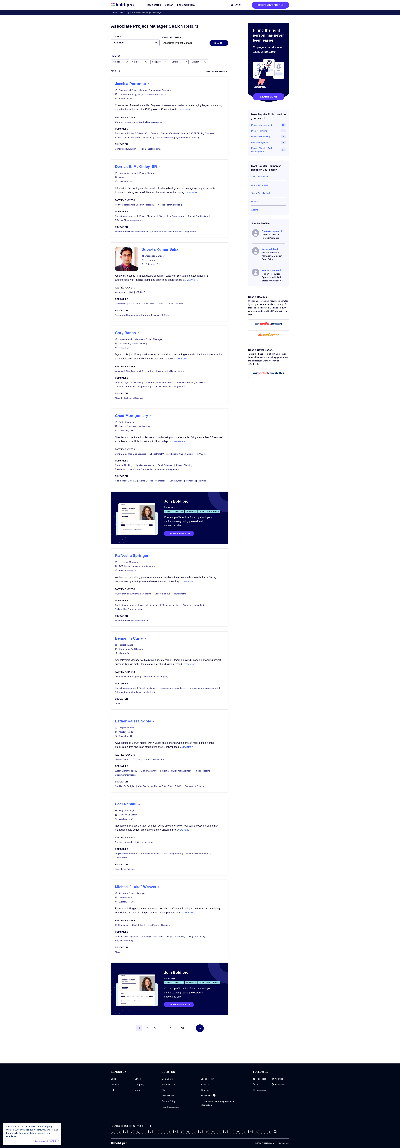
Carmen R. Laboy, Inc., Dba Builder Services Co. (143, 94)
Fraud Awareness (170, 1107)
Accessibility (168, 1095)
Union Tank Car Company (155, 676)
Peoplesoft (120, 303)
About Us (205, 1084)
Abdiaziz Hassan (271, 231)
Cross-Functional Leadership (159, 382)
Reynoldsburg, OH (128, 570)
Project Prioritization (198, 216)
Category (116, 37)
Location (115, 1084)
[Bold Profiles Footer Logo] (119, 1143)
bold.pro (270, 51)
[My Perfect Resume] (268, 323)
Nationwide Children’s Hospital (139, 204)
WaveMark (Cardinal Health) (133, 343)
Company (139, 1084)
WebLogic (149, 303)
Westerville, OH (126, 819)
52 (182, 1028)
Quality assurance (150, 771)
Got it (53, 1141)
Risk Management (172, 853)
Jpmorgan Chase (259, 185)
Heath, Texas (125, 98)
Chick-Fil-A (137, 925)
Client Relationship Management (168, 386)
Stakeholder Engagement (171, 216)
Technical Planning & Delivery (191, 382)
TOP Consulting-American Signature (137, 566)
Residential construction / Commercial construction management (147, 469)
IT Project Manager (128, 562)
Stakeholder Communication (129, 609)
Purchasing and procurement (203, 688)
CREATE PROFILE (177, 533)
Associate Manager (155, 256)
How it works (153, 5)
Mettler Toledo (126, 732)
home (114, 12)
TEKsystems (180, 593)
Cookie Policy (207, 1079)
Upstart (254, 201)
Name (137, 1090)
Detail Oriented (165, 465)
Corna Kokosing (145, 842)
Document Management (196, 853)
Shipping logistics (170, 605)
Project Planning (147, 216)
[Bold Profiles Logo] (122, 5)
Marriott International (154, 759)
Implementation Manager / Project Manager (140, 339)
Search (169, 5)
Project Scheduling (176, 936)
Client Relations (147, 688)
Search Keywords (171, 37)
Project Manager (127, 422)
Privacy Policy (168, 1101)
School (138, 1079)
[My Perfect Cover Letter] (268, 373)
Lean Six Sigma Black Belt (128, 382)
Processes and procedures (172, 688)
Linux (160, 303)
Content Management (126, 605)
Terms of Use (168, 1084)
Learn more (268, 96)
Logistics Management (126, 853)
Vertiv (121, 177)
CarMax (151, 371)
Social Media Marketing (194, 605)
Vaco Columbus (162, 593)
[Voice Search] (204, 43)
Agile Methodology (149, 605)
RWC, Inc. (202, 454)
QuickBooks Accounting (188, 137)
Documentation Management (176, 771)
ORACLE (140, 292)
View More (185, 110)
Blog (164, 1090)
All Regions (206, 1095)
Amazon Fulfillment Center (171, 371)
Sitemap (204, 1090)
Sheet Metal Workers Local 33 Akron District (171, 454)
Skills (113, 1079)
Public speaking (202, 771)
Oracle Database (175, 303)
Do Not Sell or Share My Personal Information (217, 1103)
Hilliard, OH (124, 347)
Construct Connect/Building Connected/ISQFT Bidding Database (182, 133)
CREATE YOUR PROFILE (270, 5)
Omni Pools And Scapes (131, 649)
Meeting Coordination (152, 936)
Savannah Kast (270, 249)
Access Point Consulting (170, 204)
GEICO (136, 759)
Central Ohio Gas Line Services (134, 426)
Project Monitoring (124, 940)
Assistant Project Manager (132, 893)
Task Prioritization (164, 137)
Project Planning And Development (261, 150)
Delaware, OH (126, 430)
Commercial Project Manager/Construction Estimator (145, 90)
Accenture (150, 260)
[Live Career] (268, 334)
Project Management (125, 216)
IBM (131, 292)
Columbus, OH (126, 181)
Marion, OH (124, 653)
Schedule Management (126, 936)
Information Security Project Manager (137, 173)
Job (113, 1090)
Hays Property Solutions (158, 925)
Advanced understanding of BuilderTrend (135, 692)
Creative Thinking (123, 465)
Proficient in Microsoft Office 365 (131, 133)
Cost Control (121, 857)
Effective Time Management (129, 220)
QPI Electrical (125, 897)
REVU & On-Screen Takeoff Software (133, 137)
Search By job (126, 12)
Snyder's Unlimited (260, 193)
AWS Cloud (134, 303)
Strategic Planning (150, 853)
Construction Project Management (132, 386)
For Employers (186, 5)
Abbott (254, 209)
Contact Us (167, 1079)
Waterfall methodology (126, 771)
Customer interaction (125, 775)
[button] (200, 1028)
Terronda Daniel (270, 270)
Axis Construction (259, 176)
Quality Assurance (145, 465)
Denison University (128, 814)
